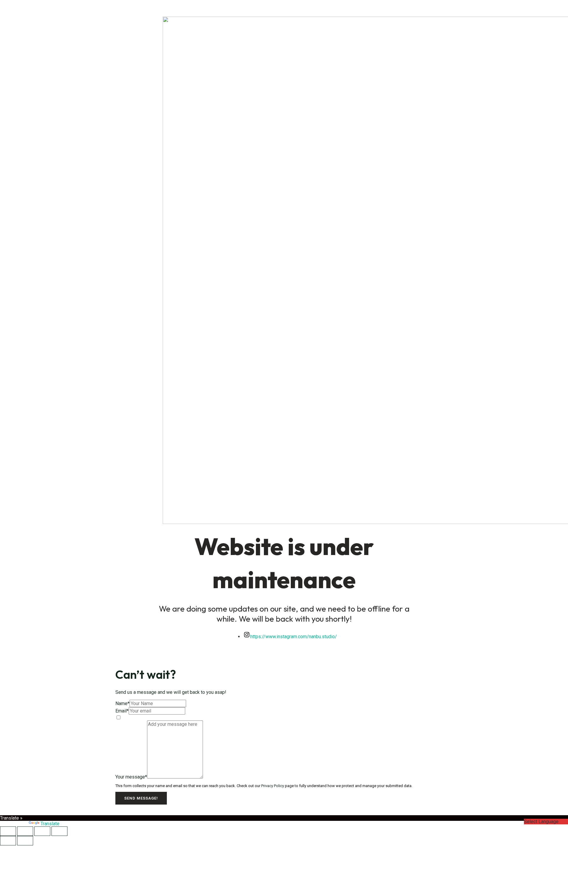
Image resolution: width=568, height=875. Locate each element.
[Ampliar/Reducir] (8, 831)
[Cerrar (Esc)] (59, 831)
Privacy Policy (272, 786)
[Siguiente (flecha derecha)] (25, 840)
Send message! (141, 798)
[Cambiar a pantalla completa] (25, 831)
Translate (50, 823)
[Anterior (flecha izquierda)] (8, 840)
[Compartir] (42, 831)
